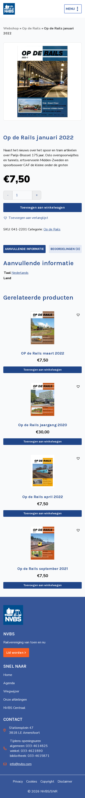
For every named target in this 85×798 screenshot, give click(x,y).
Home (7, 675)
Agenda (9, 683)
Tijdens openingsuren (25, 741)
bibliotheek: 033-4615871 (30, 756)
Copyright (47, 781)
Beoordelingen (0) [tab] (65, 249)
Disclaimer (65, 781)
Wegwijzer (11, 691)
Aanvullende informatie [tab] (24, 249)
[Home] (9, 9)
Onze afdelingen (15, 699)
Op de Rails (31, 28)
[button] (25, 217)
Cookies (31, 781)
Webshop (11, 28)
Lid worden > (16, 652)
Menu (70, 9)
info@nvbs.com (21, 764)
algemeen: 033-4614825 (29, 746)
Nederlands (20, 273)
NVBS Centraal (14, 708)
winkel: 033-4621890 (26, 751)
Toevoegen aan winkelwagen (42, 207)
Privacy (18, 781)
